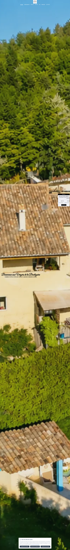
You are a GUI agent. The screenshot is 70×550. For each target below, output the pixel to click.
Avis (39, 4)
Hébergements (27, 4)
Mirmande (43, 4)
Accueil (21, 4)
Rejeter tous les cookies (24, 546)
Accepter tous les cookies (45, 546)
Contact (32, 4)
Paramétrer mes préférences (35, 546)
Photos (36, 4)
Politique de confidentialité (35, 544)
